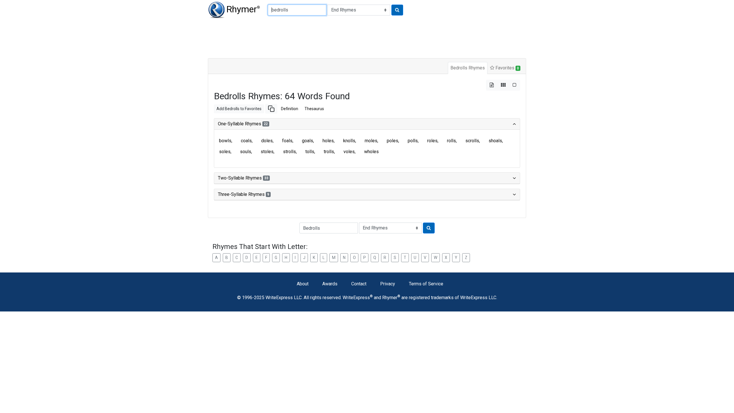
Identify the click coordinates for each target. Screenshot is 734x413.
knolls (349, 140)
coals (246, 140)
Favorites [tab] (506, 68)
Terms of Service (426, 284)
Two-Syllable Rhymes (243, 178)
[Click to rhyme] (397, 10)
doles (267, 140)
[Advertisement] (347, 37)
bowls (225, 140)
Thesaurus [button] (314, 108)
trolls (329, 151)
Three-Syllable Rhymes (243, 194)
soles (225, 151)
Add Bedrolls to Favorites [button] (238, 108)
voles (349, 151)
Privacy (387, 284)
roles (432, 140)
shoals (495, 140)
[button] (271, 109)
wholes (371, 151)
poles (392, 140)
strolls (289, 151)
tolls (309, 151)
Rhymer (243, 9)
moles (371, 140)
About (303, 284)
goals (307, 140)
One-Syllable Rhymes (243, 123)
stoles (267, 151)
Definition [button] (289, 108)
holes (328, 140)
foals (287, 140)
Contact (358, 284)
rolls (451, 140)
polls (413, 140)
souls (245, 151)
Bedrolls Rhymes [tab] (467, 68)
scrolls (472, 140)
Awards (329, 284)
